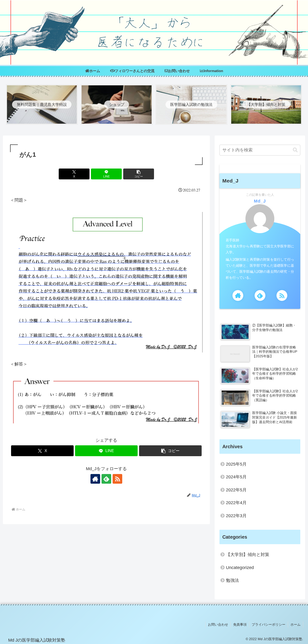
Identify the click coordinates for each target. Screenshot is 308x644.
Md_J (260, 201)
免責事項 (240, 624)
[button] (138, 174)
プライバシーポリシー (268, 624)
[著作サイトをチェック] (95, 479)
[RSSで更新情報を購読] (117, 479)
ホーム (295, 624)
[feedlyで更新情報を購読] (106, 479)
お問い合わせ (218, 624)
